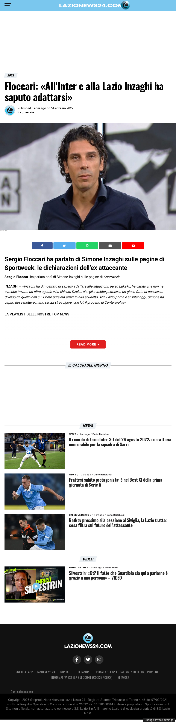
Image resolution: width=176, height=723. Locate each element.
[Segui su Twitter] (88, 659)
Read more (86, 344)
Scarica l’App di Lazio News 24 (35, 672)
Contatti (66, 672)
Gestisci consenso (22, 691)
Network (123, 677)
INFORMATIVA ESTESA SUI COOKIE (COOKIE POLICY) (81, 677)
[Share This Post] (87, 245)
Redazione (84, 672)
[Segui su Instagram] (99, 659)
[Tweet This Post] (64, 245)
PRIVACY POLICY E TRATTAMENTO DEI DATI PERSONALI (128, 672)
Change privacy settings (159, 719)
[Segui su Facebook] (77, 659)
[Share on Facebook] (43, 245)
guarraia (28, 112)
